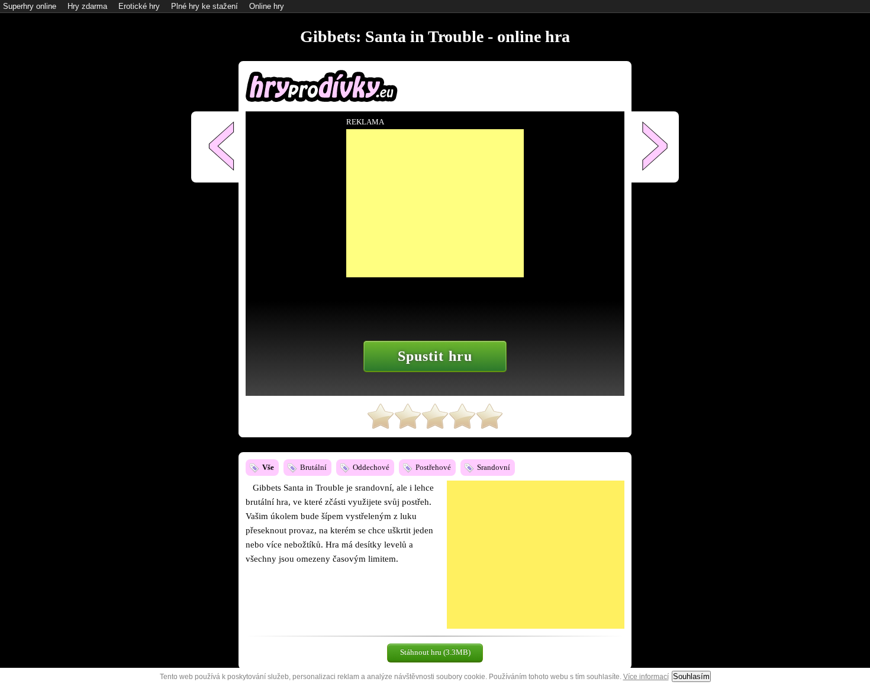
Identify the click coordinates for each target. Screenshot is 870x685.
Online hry (266, 6)
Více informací (646, 677)
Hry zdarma (87, 6)
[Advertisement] (535, 555)
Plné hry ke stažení (204, 6)
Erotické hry (139, 6)
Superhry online (29, 6)
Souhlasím (691, 676)
